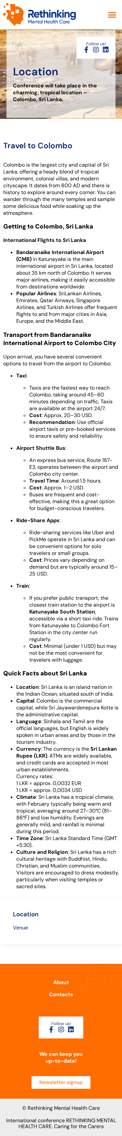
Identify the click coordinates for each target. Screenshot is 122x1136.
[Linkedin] (106, 50)
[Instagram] (96, 50)
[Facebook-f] (86, 50)
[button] (112, 15)
